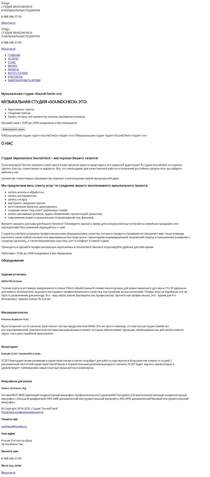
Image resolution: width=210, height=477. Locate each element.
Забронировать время (24, 80)
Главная (14, 55)
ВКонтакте (8, 23)
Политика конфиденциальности (22, 412)
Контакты (15, 77)
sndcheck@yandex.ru (14, 426)
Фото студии (18, 73)
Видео (12, 66)
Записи (13, 69)
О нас (12, 62)
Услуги (13, 58)
